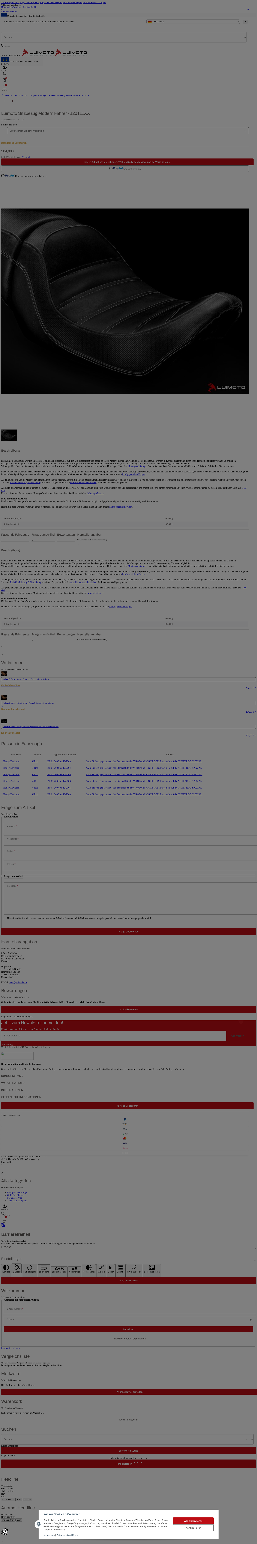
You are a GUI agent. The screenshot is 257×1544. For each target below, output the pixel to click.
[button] (5, 1531)
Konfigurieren (193, 1527)
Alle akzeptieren (193, 1520)
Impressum (49, 1535)
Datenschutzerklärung (67, 1535)
